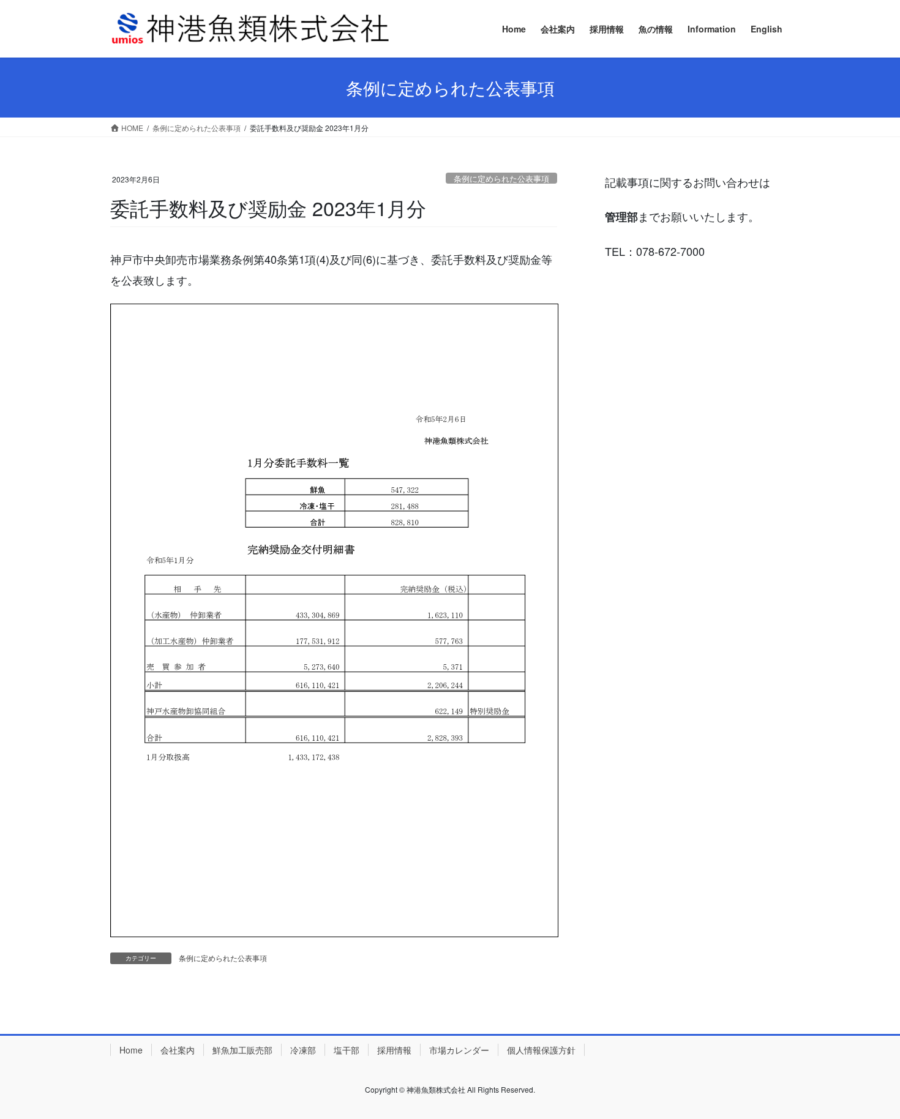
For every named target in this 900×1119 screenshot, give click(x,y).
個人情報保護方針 (541, 1050)
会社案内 (177, 1050)
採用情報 (394, 1050)
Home (131, 1050)
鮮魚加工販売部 (242, 1050)
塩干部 (346, 1050)
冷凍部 (303, 1050)
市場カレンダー (459, 1050)
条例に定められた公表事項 (501, 178)
